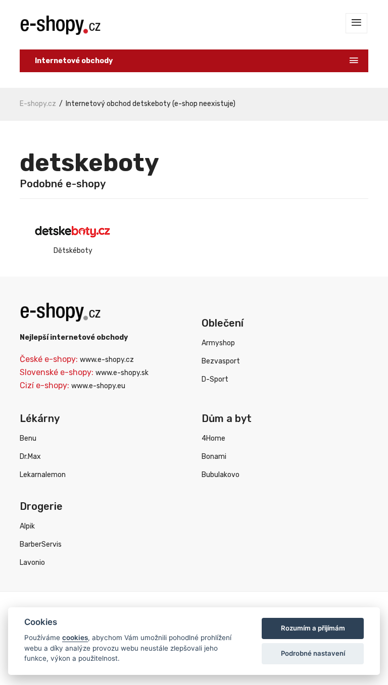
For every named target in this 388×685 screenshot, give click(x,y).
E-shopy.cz (38, 103)
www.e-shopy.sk (122, 372)
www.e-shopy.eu (98, 386)
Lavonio (32, 562)
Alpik (27, 526)
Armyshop (218, 343)
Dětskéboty (73, 250)
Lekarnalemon (43, 474)
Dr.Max (30, 456)
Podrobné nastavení (313, 653)
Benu (28, 438)
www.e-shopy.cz (107, 359)
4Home (213, 438)
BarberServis (41, 544)
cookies (75, 638)
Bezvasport (221, 361)
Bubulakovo (220, 474)
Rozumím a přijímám (313, 628)
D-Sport (215, 379)
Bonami (214, 456)
